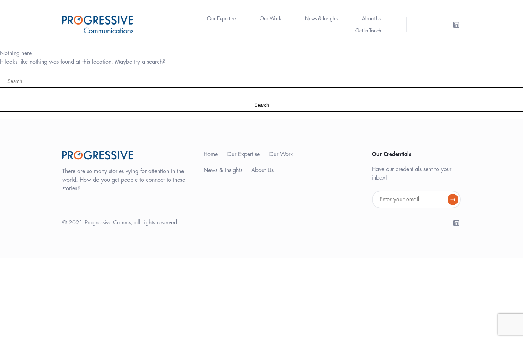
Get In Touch (368, 30)
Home (211, 154)
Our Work (270, 18)
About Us (371, 18)
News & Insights (321, 18)
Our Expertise (221, 18)
